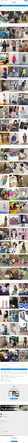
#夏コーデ (21, 376)
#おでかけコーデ (2, 376)
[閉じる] (27, 436)
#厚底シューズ (11, 377)
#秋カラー (15, 376)
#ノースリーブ (7, 377)
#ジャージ (15, 377)
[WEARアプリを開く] (27, 2)
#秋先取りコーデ (6, 376)
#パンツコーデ (18, 376)
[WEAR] (14, 2)
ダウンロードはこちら (14, 398)
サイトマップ (2, 426)
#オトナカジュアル (11, 376)
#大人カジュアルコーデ (3, 377)
